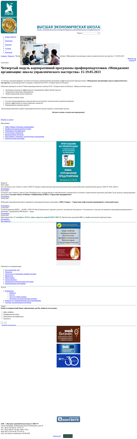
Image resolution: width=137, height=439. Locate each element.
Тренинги (7, 319)
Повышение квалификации (15, 131)
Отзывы (8, 48)
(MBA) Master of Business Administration (19, 127)
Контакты (8, 52)
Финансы (8, 272)
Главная (4, 56)
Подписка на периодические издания (23, 299)
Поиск (79, 33)
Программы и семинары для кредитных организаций (24, 136)
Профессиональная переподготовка (18, 129)
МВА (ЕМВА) (8, 312)
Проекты (8, 45)
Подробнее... (5, 189)
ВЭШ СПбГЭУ (10, 37)
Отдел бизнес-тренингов (14, 133)
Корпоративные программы (15, 283)
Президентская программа (14, 138)
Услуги (12, 295)
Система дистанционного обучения (18, 302)
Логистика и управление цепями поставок (20, 274)
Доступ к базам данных (18, 297)
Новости (11, 56)
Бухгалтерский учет (12, 270)
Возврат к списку (7, 119)
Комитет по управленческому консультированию (23, 300)
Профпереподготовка (11, 314)
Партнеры (9, 41)
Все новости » (6, 221)
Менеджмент (10, 278)
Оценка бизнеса (11, 280)
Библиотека (9, 291)
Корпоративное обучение (14, 135)
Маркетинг (9, 276)
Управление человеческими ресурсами (19, 281)
